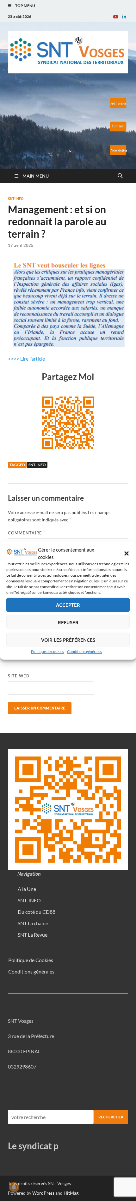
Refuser (68, 622)
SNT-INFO (16, 198)
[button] (126, 553)
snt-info (37, 464)
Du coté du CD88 (36, 912)
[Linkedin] (124, 16)
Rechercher (110, 1117)
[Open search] (120, 176)
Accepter (68, 605)
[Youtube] (115, 16)
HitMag (71, 1193)
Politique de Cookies (30, 960)
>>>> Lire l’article (26, 359)
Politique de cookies (47, 651)
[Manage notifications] (14, 1187)
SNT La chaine (33, 923)
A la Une (27, 889)
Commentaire (26, 532)
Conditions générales (84, 651)
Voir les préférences (68, 640)
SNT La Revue (32, 935)
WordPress (43, 1193)
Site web (18, 675)
